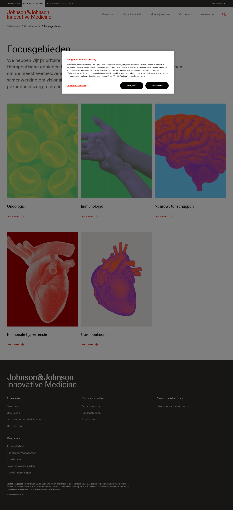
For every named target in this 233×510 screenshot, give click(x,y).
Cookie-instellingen (77, 85)
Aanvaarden (157, 85)
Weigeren (131, 85)
